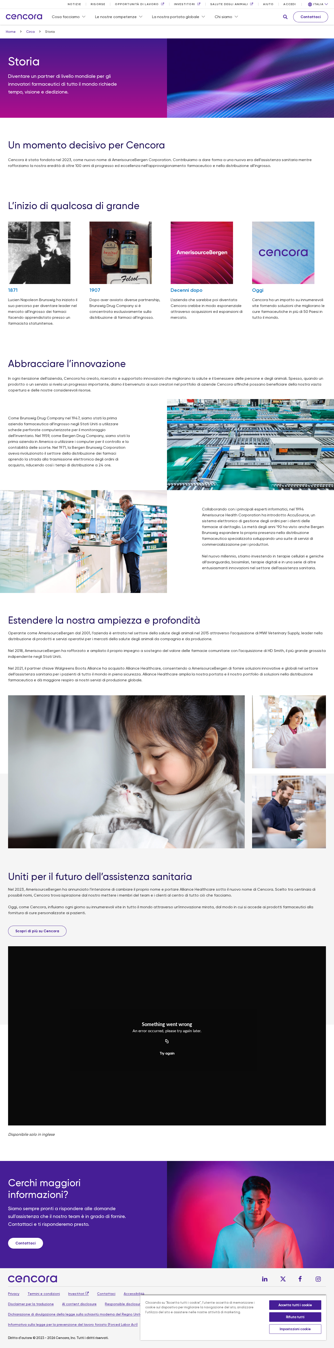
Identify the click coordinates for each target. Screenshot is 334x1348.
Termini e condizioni (44, 1294)
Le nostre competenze (116, 16)
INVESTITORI (184, 4)
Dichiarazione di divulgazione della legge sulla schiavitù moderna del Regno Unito (75, 1314)
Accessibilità (134, 1294)
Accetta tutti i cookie (295, 1305)
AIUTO (268, 4)
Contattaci (106, 1294)
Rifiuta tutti (295, 1317)
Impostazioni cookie (295, 1329)
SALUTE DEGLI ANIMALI (229, 4)
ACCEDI (289, 4)
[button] (285, 17)
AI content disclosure (79, 1304)
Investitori (76, 1294)
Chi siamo (223, 16)
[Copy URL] (167, 1041)
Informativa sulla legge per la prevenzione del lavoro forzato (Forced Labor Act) (73, 1324)
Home (11, 32)
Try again (167, 1053)
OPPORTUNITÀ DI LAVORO (137, 4)
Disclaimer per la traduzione (31, 1304)
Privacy (13, 1294)
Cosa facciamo (66, 16)
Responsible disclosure (123, 1304)
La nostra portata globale (175, 16)
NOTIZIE (74, 4)
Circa (31, 32)
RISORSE (98, 4)
